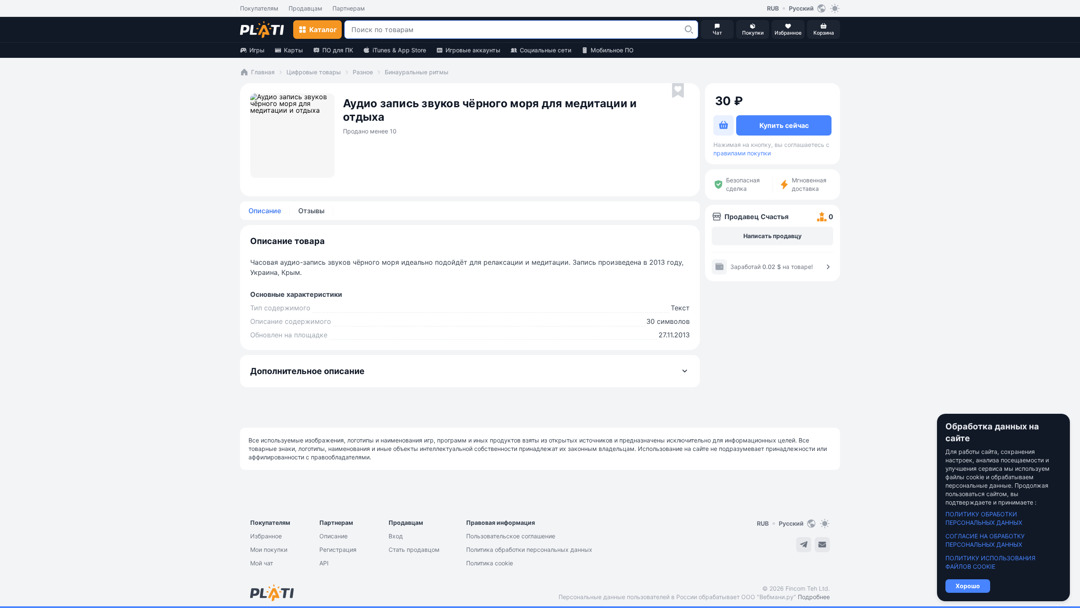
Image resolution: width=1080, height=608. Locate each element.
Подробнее (814, 596)
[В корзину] (723, 125)
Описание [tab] (264, 210)
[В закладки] (678, 91)
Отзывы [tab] (311, 210)
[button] (688, 29)
